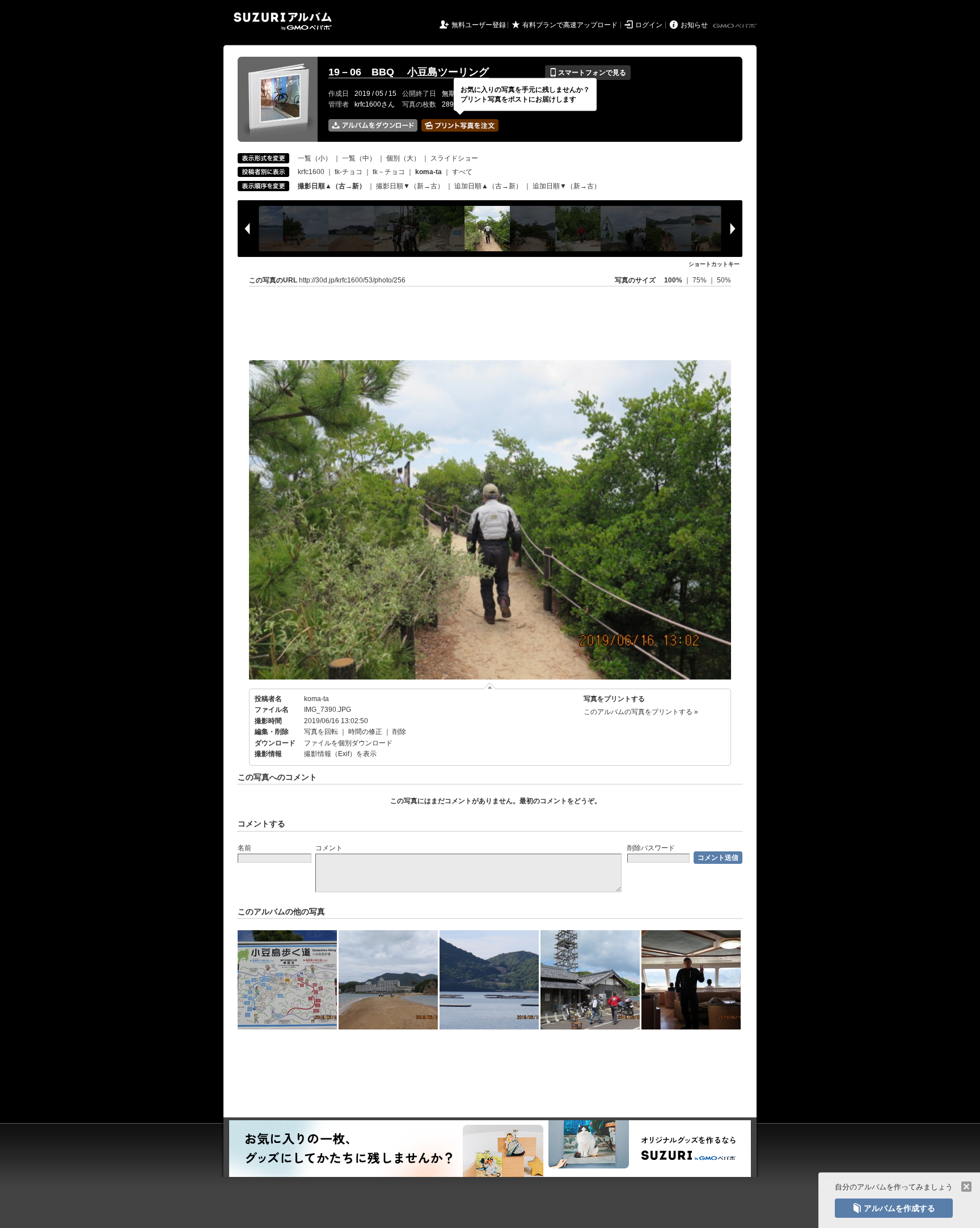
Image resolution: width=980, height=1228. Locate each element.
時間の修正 (365, 732)
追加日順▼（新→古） (567, 186)
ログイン (648, 25)
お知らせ (694, 25)
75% (700, 280)
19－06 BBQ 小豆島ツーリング (408, 72)
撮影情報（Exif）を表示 (340, 754)
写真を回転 (321, 732)
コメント (329, 848)
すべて (462, 172)
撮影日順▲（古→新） (332, 186)
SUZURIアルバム (282, 21)
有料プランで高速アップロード (570, 25)
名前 (244, 848)
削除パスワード (651, 848)
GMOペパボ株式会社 (735, 26)
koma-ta (316, 699)
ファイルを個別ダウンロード (348, 743)
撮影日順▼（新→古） (410, 186)
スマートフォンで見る (588, 72)
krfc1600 (311, 172)
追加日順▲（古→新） (488, 186)
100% (673, 280)
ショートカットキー (714, 264)
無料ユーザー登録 (478, 25)
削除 (399, 732)
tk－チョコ (389, 172)
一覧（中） (359, 158)
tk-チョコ (348, 172)
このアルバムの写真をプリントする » (641, 712)
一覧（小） (315, 158)
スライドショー (454, 158)
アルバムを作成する (893, 1208)
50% (724, 280)
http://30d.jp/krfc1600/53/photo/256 (352, 280)
